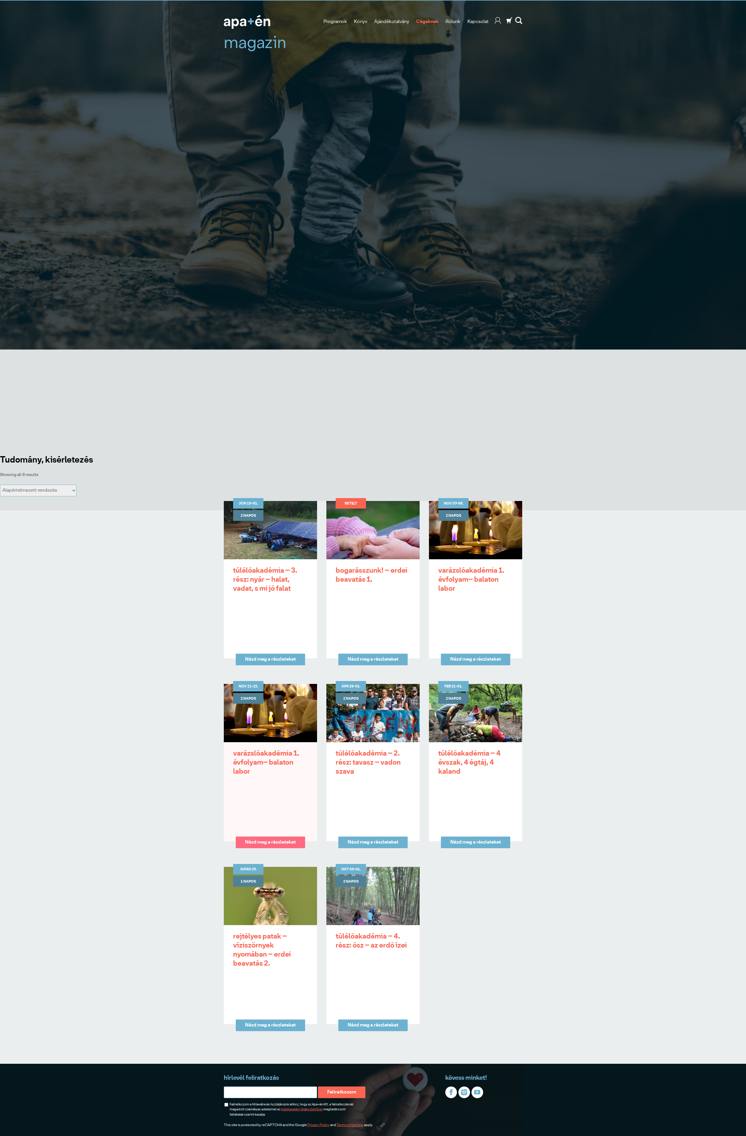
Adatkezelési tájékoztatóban (302, 1109)
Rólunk (453, 22)
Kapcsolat (478, 22)
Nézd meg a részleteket (270, 659)
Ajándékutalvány (391, 22)
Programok (335, 22)
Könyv (360, 22)
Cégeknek (427, 22)
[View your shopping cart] (509, 22)
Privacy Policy (318, 1125)
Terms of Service (350, 1125)
